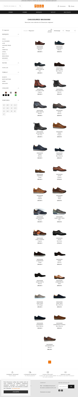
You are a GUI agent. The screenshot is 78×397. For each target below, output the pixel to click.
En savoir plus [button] (16, 388)
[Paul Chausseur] (39, 6)
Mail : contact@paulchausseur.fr (47, 385)
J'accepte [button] (16, 391)
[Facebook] (59, 390)
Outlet (53, 12)
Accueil (26, 30)
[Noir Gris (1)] (8, 95)
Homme (25, 12)
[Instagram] (62, 390)
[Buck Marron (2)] (6, 93)
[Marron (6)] (16, 93)
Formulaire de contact (45, 392)
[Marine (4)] (13, 93)
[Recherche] (20, 6)
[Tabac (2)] (11, 95)
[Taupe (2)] (13, 95)
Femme (11, 12)
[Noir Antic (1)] (6, 95)
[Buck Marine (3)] (3, 93)
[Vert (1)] (16, 95)
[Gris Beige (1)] (11, 93)
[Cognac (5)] (8, 93)
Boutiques (67, 12)
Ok (71, 386)
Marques (39, 12)
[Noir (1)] (3, 95)
